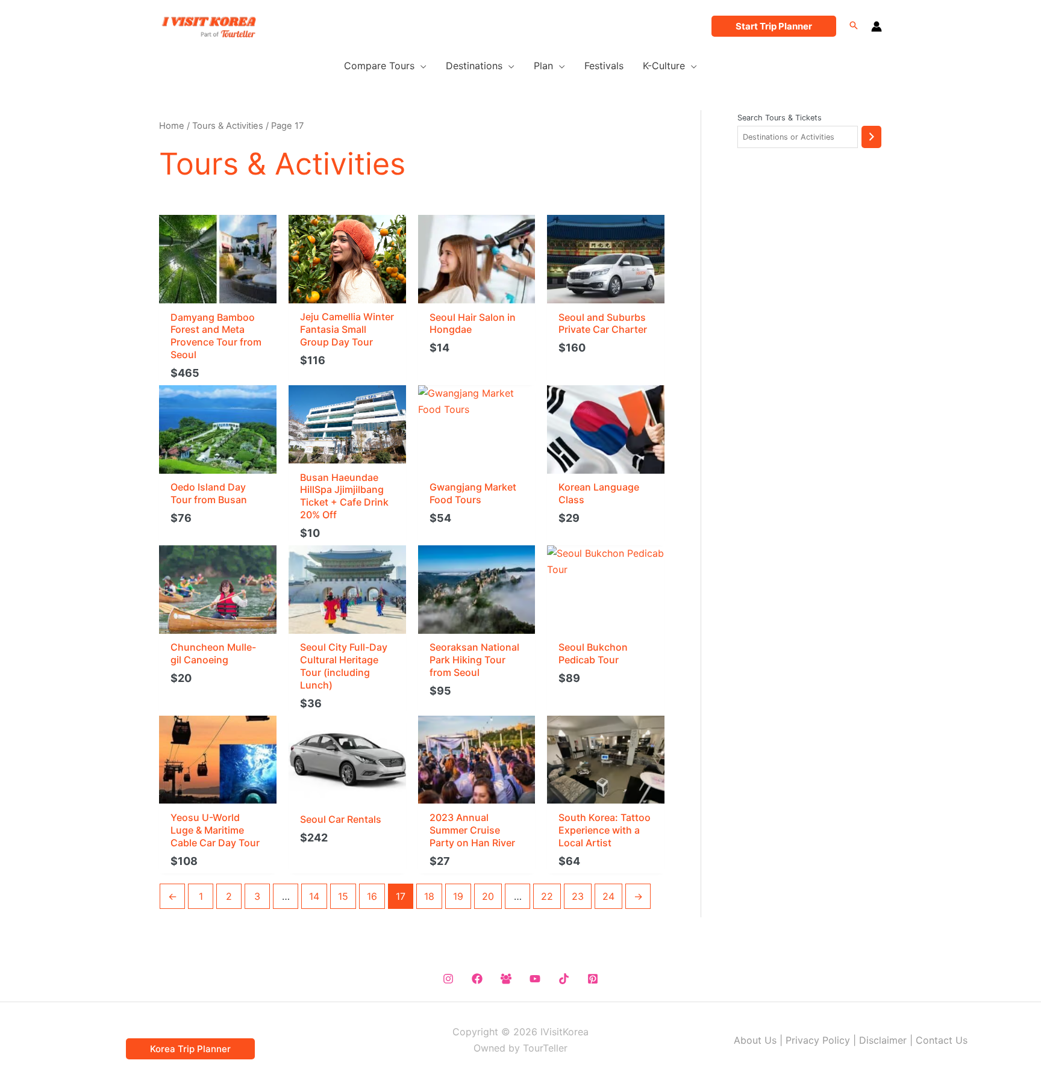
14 (314, 896)
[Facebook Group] (506, 979)
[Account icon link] (876, 26)
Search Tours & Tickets (779, 117)
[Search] (871, 137)
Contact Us (942, 1040)
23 (578, 896)
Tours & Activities (227, 125)
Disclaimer (883, 1040)
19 (458, 896)
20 (488, 896)
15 (343, 896)
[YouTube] (535, 979)
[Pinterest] (593, 979)
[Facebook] (477, 979)
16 (372, 896)
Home (171, 125)
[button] (773, 26)
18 (429, 896)
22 (547, 896)
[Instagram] (448, 979)
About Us (755, 1040)
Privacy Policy (818, 1040)
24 (608, 896)
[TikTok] (564, 979)
